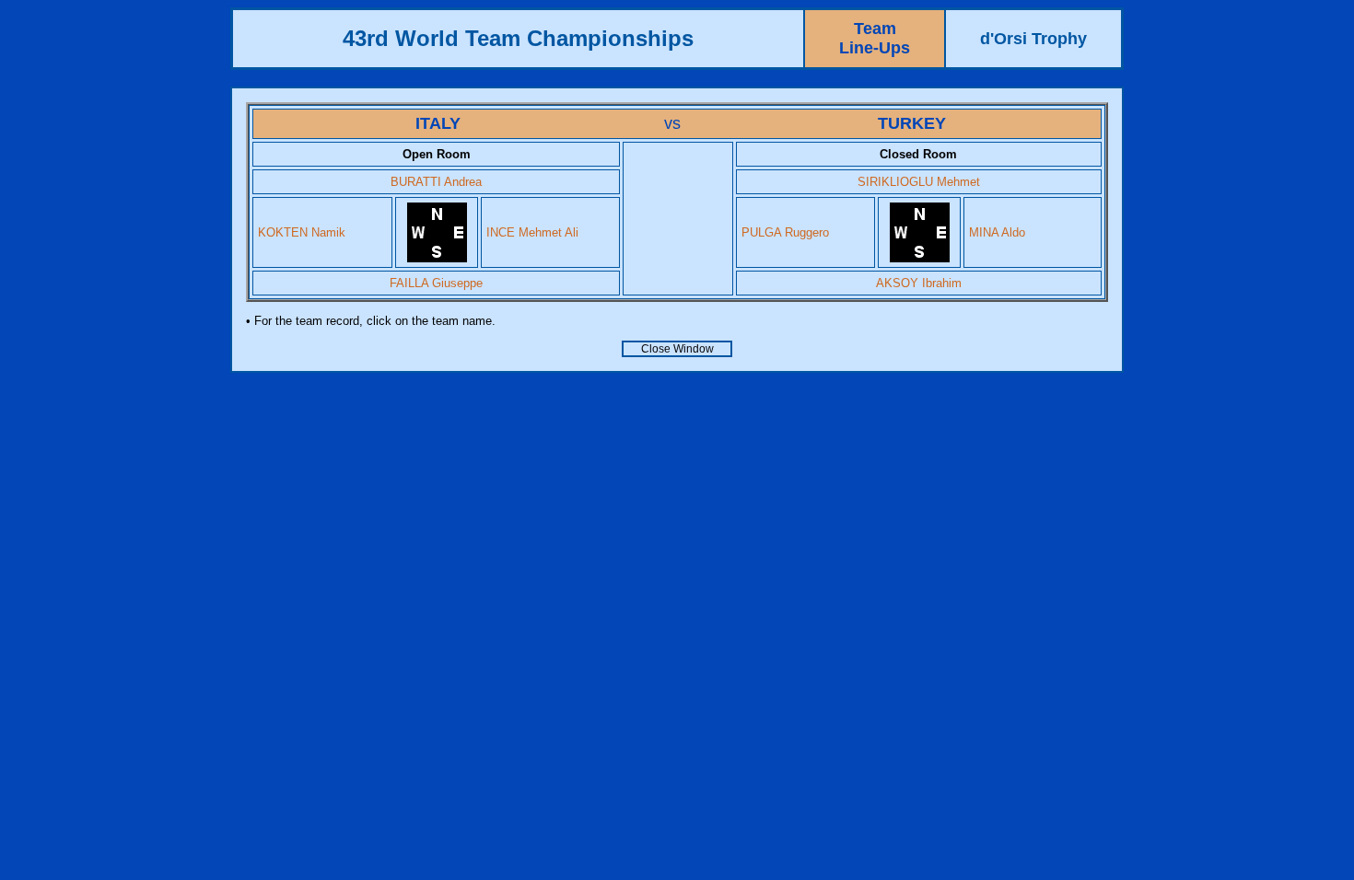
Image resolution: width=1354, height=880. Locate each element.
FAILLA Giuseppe (436, 283)
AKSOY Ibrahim (919, 283)
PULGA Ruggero (785, 232)
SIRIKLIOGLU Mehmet (919, 182)
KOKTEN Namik (301, 232)
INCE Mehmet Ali (532, 232)
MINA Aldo (997, 232)
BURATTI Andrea (436, 182)
